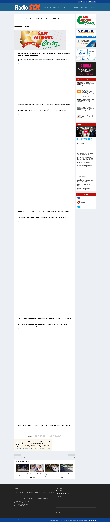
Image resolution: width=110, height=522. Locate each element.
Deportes (64, 7)
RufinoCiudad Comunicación (26, 519)
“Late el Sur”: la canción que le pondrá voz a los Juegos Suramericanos (85, 144)
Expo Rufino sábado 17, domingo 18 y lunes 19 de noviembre (36, 475)
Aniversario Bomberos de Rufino (51, 474)
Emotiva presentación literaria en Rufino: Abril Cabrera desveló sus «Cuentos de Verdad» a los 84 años (87, 93)
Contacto (93, 7)
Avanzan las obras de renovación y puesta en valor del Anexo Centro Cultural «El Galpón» (87, 84)
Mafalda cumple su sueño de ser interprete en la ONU (84, 189)
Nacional (58, 496)
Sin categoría (59, 506)
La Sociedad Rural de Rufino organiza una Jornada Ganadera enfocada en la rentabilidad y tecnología (87, 101)
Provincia (70, 7)
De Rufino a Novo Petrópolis (83, 162)
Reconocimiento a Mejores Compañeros (83, 171)
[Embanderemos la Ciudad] (22, 468)
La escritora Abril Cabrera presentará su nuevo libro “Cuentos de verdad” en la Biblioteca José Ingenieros (87, 117)
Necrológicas (84, 7)
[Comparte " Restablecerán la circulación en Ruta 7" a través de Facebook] (36, 436)
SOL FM (40, 21)
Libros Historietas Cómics (61, 493)
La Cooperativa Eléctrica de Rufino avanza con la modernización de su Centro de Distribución (85, 180)
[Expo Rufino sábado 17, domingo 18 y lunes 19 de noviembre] (37, 468)
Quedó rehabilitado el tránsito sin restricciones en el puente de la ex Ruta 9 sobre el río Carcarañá (87, 109)
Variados (76, 7)
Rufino (54, 7)
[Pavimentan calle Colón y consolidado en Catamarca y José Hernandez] (66, 468)
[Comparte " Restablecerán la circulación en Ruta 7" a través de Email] (41, 436)
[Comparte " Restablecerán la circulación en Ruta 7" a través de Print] (43, 436)
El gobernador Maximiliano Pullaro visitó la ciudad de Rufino (85, 154)
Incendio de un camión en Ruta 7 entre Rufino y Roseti (84, 175)
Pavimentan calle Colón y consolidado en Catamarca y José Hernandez (66, 475)
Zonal (58, 7)
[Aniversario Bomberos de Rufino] (52, 468)
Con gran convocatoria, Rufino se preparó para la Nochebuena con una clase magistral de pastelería (85, 166)
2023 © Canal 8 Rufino (44, 519)
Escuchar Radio (47, 7)
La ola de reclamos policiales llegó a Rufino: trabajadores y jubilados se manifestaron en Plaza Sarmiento (85, 158)
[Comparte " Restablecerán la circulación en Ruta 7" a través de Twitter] (38, 436)
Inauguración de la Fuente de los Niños (84, 185)
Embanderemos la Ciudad (22, 473)
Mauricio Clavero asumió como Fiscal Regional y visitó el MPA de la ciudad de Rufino (85, 149)
